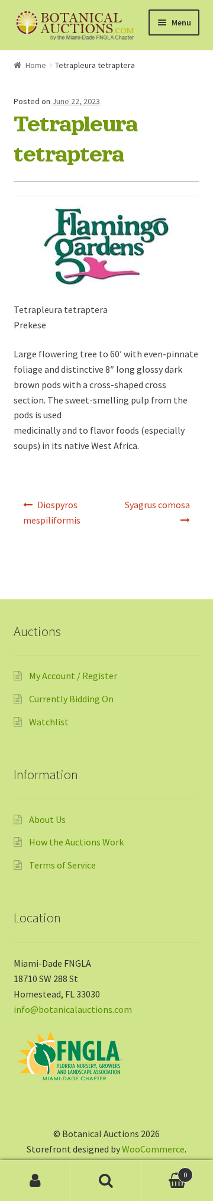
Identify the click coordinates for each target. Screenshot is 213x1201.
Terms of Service (62, 865)
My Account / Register (73, 676)
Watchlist (49, 722)
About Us (47, 819)
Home (35, 65)
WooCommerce (153, 1149)
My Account (35, 1181)
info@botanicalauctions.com (73, 1009)
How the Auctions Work (76, 842)
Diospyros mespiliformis (51, 512)
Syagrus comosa (157, 505)
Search (106, 1181)
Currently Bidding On (71, 699)
